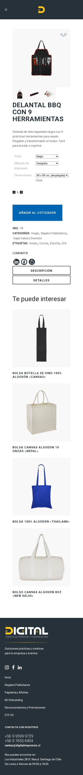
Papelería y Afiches (16, 692)
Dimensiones (22, 175)
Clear (39, 180)
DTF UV (9, 715)
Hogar (35, 233)
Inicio (8, 677)
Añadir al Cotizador (37, 213)
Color (17, 156)
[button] (63, 34)
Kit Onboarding (14, 700)
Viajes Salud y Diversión (27, 238)
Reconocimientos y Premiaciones (25, 707)
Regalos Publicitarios (54, 233)
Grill (64, 243)
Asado (33, 243)
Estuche (55, 243)
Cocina (43, 243)
